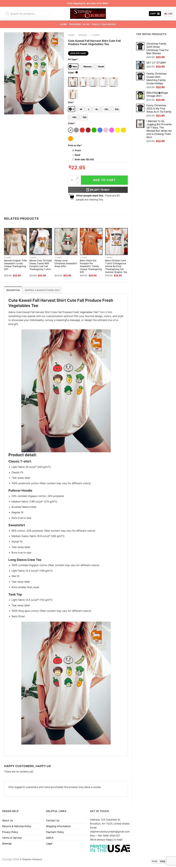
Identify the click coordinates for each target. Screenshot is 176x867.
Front (78, 150)
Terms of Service (12, 837)
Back (77, 155)
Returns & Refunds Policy (16, 826)
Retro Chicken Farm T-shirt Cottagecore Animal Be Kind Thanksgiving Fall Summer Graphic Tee (116, 266)
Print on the (75, 145)
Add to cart (104, 180)
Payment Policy (55, 832)
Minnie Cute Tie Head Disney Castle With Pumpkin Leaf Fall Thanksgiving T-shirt (40, 265)
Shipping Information (58, 826)
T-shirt (95, 35)
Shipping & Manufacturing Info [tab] (42, 290)
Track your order (103, 24)
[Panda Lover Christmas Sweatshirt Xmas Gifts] (66, 241)
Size (71, 102)
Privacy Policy (10, 832)
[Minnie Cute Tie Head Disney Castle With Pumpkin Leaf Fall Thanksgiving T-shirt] (41, 241)
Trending (75, 24)
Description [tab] (13, 290)
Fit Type (73, 59)
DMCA (49, 837)
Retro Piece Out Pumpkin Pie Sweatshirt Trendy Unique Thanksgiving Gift (91, 266)
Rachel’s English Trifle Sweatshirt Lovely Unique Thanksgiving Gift (15, 265)
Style (72, 72)
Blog (86, 24)
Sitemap (7, 843)
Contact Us (52, 820)
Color (71, 123)
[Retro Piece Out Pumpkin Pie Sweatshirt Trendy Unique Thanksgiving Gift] (91, 241)
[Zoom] (8, 111)
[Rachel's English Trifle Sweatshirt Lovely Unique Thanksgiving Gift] (15, 241)
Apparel (82, 35)
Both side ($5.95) (84, 159)
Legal (49, 843)
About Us (7, 820)
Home (63, 24)
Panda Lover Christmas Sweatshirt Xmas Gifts (66, 263)
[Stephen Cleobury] (88, 13)
